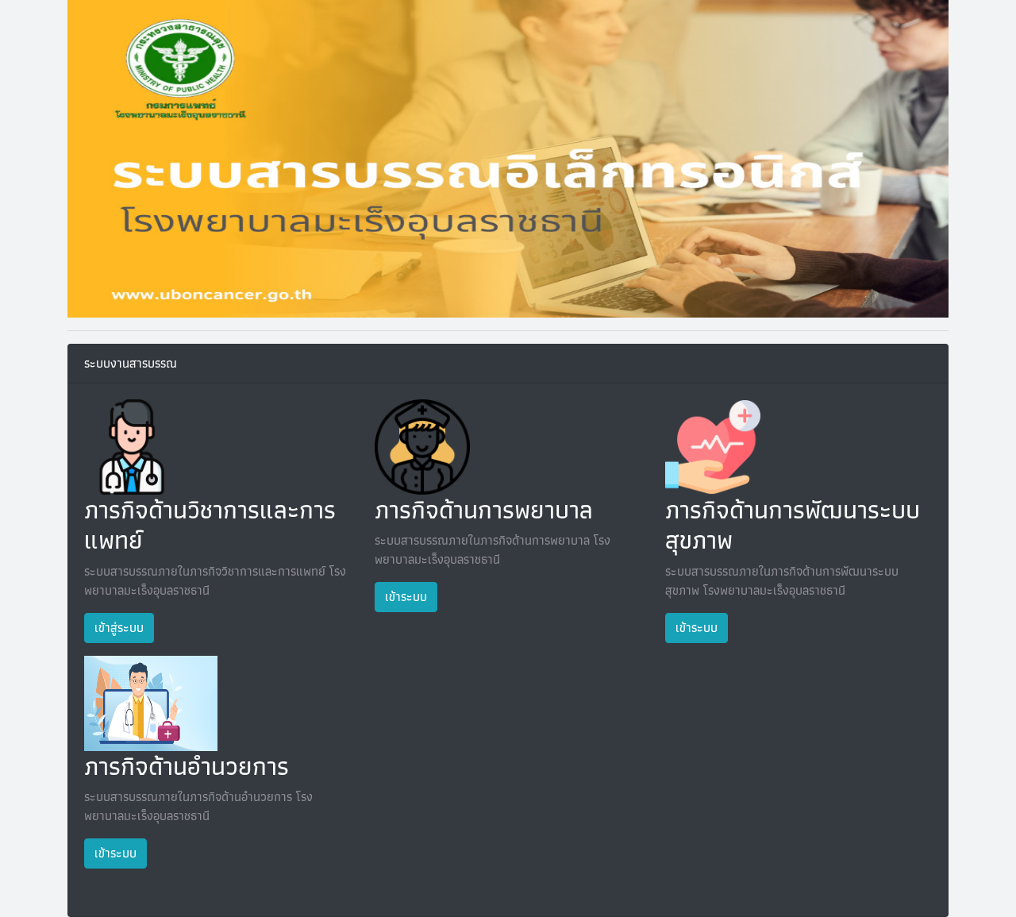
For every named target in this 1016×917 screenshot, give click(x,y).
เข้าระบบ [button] (406, 597)
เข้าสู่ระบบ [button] (119, 628)
